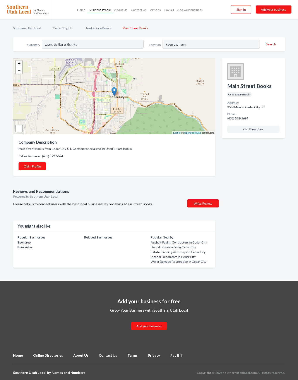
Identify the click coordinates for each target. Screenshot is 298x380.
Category (33, 45)
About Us (120, 10)
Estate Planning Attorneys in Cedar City (178, 252)
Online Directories (48, 355)
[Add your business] (149, 321)
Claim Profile (32, 166)
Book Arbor (25, 247)
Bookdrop (24, 242)
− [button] (19, 70)
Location (155, 45)
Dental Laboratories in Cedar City (173, 247)
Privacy (154, 355)
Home (81, 10)
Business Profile (100, 10)
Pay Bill (169, 10)
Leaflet (176, 132)
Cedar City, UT (63, 28)
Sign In (241, 9)
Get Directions (253, 129)
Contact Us (139, 10)
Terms (132, 355)
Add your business (190, 10)
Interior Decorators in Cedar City (173, 257)
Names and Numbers (69, 372)
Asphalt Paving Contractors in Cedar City (179, 242)
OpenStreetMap (192, 132)
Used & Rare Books (98, 28)
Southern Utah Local (27, 28)
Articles (155, 10)
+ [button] (19, 63)
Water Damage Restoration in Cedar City (178, 261)
